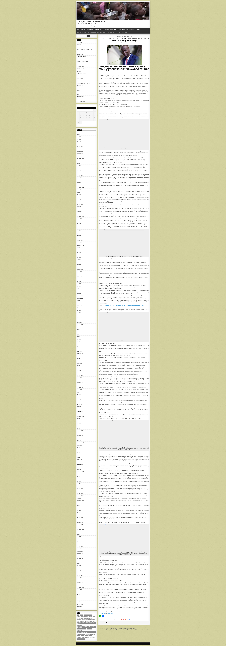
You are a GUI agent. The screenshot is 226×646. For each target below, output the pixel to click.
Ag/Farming (83, 29)
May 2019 (79, 341)
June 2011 (79, 565)
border (82, 616)
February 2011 (80, 575)
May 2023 (79, 225)
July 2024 (78, 192)
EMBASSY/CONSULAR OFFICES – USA (84, 49)
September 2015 (80, 442)
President (84, 637)
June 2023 (79, 223)
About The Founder (110, 32)
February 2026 (80, 146)
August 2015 (79, 445)
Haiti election (79, 630)
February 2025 (80, 175)
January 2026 (79, 148)
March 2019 (79, 346)
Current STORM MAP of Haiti (82, 47)
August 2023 (79, 218)
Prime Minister (92, 637)
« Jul (77, 125)
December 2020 (80, 295)
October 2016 (79, 413)
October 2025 (79, 156)
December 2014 (80, 464)
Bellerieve (78, 616)
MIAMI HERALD (80, 78)
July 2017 (78, 392)
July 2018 (78, 365)
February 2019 (80, 348)
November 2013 (80, 495)
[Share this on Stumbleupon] (127, 619)
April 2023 (79, 228)
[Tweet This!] (117, 619)
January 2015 (79, 462)
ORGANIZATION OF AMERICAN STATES (85, 88)
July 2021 (78, 278)
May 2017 (79, 397)
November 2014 (80, 466)
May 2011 (79, 568)
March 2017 (79, 401)
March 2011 (79, 572)
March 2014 (79, 486)
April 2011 (79, 570)
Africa (78, 615)
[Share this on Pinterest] (123, 619)
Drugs (78, 621)
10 (80, 115)
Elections (138, 29)
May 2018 (79, 370)
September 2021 (80, 274)
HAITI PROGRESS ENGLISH (82, 59)
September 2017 (80, 387)
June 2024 (79, 194)
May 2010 (79, 597)
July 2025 (78, 163)
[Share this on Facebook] (119, 619)
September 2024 (80, 187)
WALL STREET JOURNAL (82, 99)
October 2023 (79, 213)
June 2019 (79, 339)
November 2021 (80, 269)
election (86, 621)
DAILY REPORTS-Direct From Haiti (110, 29)
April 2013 (79, 512)
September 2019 (80, 331)
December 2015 (80, 435)
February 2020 (80, 319)
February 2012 (80, 546)
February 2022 (80, 262)
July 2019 (78, 336)
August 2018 (79, 363)
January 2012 (79, 548)
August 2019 (79, 334)
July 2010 (78, 592)
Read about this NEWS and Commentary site (96, 32)
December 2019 (80, 324)
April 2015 (79, 454)
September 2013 (80, 500)
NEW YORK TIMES (80, 85)
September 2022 (80, 245)
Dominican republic (92, 619)
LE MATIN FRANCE (80, 68)
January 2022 (79, 264)
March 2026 (79, 144)
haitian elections (83, 628)
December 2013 (80, 493)
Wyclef (84, 639)
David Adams (103, 613)
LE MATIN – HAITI (80, 66)
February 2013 (80, 517)
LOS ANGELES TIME (81, 76)
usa (81, 639)
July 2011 (78, 563)
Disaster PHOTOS (121, 29)
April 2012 (79, 541)
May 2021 (79, 283)
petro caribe (79, 637)
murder (86, 635)
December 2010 (80, 580)
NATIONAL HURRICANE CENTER (83, 83)
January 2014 (79, 491)
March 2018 (79, 372)
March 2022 (79, 259)
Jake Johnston (110, 613)
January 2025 (79, 177)
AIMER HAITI (79, 42)
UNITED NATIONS (80, 96)
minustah (82, 635)
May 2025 (79, 168)
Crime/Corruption (98, 29)
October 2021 (79, 271)
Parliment (90, 635)
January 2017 (79, 406)
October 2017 (79, 384)
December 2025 (80, 151)
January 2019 (79, 351)
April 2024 (79, 199)
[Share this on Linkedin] (131, 619)
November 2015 (80, 438)
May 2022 (79, 254)
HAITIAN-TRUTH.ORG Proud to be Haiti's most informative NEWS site (91, 22)
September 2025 (80, 158)
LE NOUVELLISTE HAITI (81, 73)
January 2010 (79, 606)
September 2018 (80, 360)
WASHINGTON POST (81, 101)
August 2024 (79, 189)
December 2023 (80, 209)
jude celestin (79, 634)
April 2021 (79, 286)
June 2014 (79, 478)
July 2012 (78, 534)
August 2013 (79, 503)
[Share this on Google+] (121, 619)
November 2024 (80, 182)
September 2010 (80, 587)
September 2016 (80, 416)
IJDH (78, 64)
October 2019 (79, 329)
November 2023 (80, 211)
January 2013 (79, 519)
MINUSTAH (79, 80)
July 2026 (78, 134)
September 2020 (80, 303)
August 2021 (79, 276)
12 (86, 115)
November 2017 (80, 382)
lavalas (94, 634)
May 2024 (79, 197)
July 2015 (78, 447)
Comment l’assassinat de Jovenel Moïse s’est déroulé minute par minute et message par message (124, 40)
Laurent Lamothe (89, 634)
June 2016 (79, 421)
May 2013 (79, 510)
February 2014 (80, 488)
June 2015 (79, 450)
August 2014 (79, 474)
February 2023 (80, 233)
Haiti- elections (79, 625)
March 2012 (79, 544)
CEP (77, 618)
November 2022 (80, 240)
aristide (81, 615)
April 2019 (79, 344)
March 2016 (79, 428)
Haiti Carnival (89, 628)
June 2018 (79, 368)
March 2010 (79, 601)
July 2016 (78, 418)
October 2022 (79, 242)
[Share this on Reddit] (125, 619)
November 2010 (80, 582)
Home (78, 29)
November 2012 (80, 524)
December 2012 (80, 522)
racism (78, 639)
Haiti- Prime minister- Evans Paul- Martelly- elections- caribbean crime (86, 627)
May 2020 (79, 312)
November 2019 (80, 327)
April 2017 (79, 399)
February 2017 (80, 404)
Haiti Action (79, 51)
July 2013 (78, 505)
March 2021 (79, 288)
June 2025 (79, 165)
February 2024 (80, 204)
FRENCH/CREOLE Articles (81, 32)
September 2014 (80, 471)
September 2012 (80, 529)
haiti (94, 621)
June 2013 (79, 507)
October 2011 (79, 556)
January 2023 (79, 235)
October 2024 (79, 185)
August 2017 (79, 389)
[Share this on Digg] (129, 619)
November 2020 (80, 298)
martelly (78, 635)
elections (90, 621)
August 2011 (79, 560)
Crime (87, 619)
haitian (78, 628)
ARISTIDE (79, 44)
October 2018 (79, 358)
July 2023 (78, 221)
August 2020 (79, 305)
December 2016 (80, 409)
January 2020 (79, 322)
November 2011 (80, 553)
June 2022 (79, 252)
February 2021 (80, 291)
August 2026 (79, 132)
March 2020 (79, 317)
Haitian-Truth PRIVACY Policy (121, 32)
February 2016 (80, 430)
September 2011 (80, 558)
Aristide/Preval (90, 29)
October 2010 (79, 584)
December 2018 (80, 353)
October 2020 (79, 300)
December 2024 (80, 180)
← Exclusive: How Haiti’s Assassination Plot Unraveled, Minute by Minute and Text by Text (116, 628)
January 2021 (79, 293)
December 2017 (80, 380)
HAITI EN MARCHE (80, 54)
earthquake (82, 621)
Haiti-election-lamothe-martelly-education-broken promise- (85, 623)
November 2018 (80, 356)
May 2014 (79, 481)
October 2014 (79, 469)
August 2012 (79, 531)
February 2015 (80, 459)
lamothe (83, 634)
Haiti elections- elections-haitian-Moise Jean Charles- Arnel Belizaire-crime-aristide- (85, 632)
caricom (90, 616)
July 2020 (78, 307)
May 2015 (79, 452)
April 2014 (79, 483)
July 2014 (78, 476)
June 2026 (79, 136)
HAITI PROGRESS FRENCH (82, 61)
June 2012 (79, 536)
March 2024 (79, 201)
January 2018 (79, 377)
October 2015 (79, 440)
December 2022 (80, 238)
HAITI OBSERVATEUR (81, 56)
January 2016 (79, 433)
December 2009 (80, 609)
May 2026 (79, 139)
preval (88, 637)
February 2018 (80, 375)
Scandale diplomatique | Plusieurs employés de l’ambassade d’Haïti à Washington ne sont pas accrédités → (128, 629)
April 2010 (79, 599)
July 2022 (78, 250)
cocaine (85, 618)
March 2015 (79, 457)
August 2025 (79, 160)
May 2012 (79, 539)
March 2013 (79, 515)
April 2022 (79, 257)
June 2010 (79, 594)
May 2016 (79, 423)
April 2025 (79, 170)
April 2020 (79, 315)
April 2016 (79, 425)
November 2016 (80, 411)
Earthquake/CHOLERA (130, 29)
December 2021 (80, 266)
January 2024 (79, 206)
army (85, 615)
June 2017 (79, 394)
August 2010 (79, 589)
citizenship (81, 618)
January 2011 (79, 577)
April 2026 (79, 141)
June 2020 (79, 310)
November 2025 (80, 153)
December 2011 (80, 551)
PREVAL (78, 90)
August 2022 (79, 247)
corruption (79, 619)
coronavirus (90, 618)
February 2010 (80, 604)
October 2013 (79, 498)
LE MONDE (79, 71)
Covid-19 (83, 619)
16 (78, 117)
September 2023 (80, 216)
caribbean (86, 616)
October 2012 (79, 527)
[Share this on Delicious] (133, 619)
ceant (94, 616)
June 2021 (79, 281)
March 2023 (79, 230)
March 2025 (79, 172)
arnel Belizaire (89, 615)
